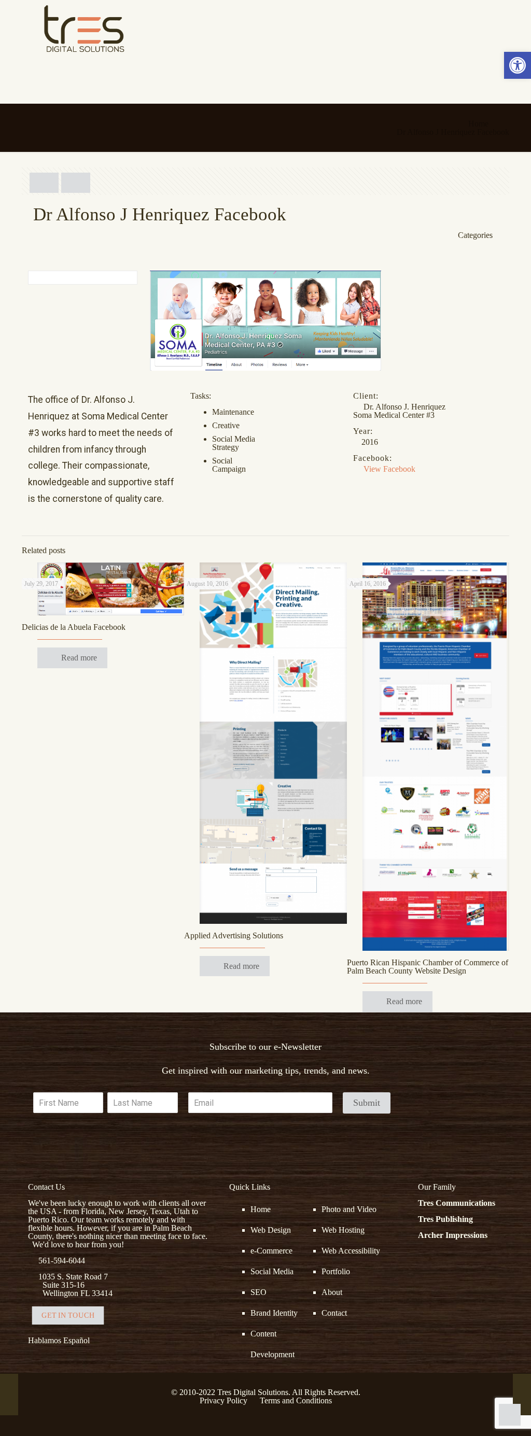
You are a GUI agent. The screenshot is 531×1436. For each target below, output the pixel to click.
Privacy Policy (223, 1400)
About (332, 1292)
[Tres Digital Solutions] (84, 28)
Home (478, 123)
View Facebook (389, 468)
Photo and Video (349, 1209)
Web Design (270, 1230)
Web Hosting (343, 1230)
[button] (517, 65)
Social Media (272, 1271)
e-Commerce (271, 1250)
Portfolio (336, 1271)
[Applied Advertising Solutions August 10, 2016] (522, 1394)
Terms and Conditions (296, 1400)
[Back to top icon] (481, 1415)
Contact (334, 1312)
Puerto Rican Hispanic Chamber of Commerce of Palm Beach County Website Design (427, 966)
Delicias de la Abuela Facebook (73, 627)
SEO (258, 1292)
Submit (366, 1102)
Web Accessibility (351, 1250)
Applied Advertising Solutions (233, 935)
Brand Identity (274, 1312)
